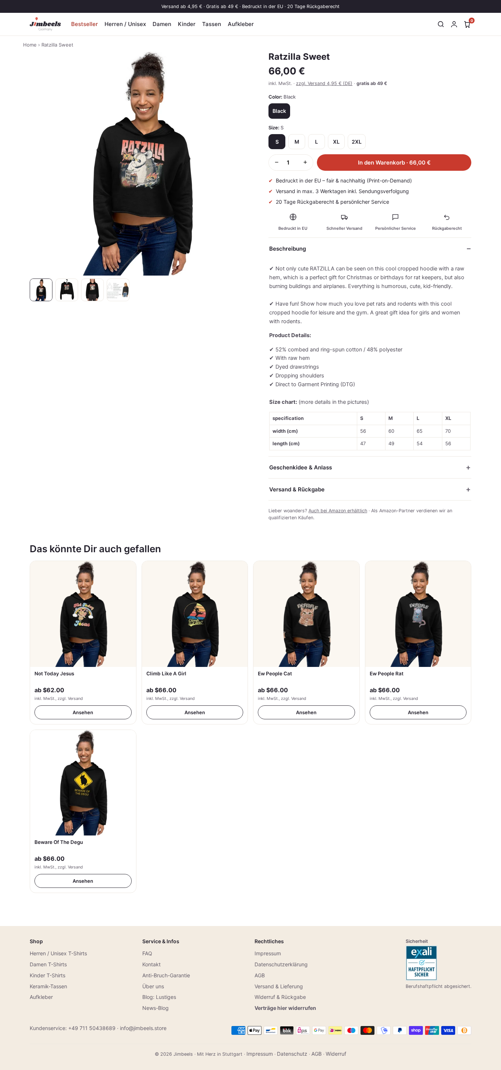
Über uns (153, 986)
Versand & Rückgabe (297, 489)
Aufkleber (241, 24)
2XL (357, 142)
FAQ (147, 953)
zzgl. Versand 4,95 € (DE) (324, 83)
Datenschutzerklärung (281, 964)
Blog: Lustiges (159, 997)
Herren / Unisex (125, 24)
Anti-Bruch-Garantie (166, 975)
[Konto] (454, 24)
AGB (260, 975)
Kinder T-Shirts (47, 975)
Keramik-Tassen (48, 986)
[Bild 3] (92, 289)
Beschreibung (287, 248)
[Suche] (441, 24)
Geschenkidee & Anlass (300, 467)
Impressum (268, 953)
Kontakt (151, 964)
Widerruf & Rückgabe (280, 997)
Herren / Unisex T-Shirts (58, 953)
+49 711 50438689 (92, 1028)
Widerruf (336, 1054)
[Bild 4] (118, 289)
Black (279, 111)
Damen (162, 24)
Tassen (211, 24)
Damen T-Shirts (48, 964)
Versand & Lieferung (279, 986)
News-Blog (155, 1008)
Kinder (186, 24)
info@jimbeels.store (143, 1028)
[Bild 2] (66, 289)
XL (336, 142)
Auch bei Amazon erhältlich (337, 510)
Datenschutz (292, 1054)
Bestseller (84, 24)
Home (30, 45)
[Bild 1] (41, 289)
